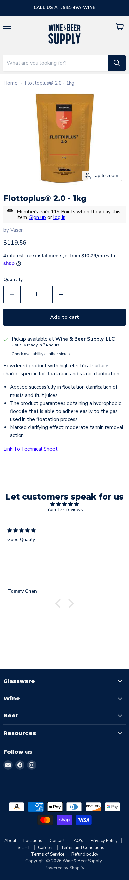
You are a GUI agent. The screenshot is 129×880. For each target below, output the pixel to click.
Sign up (37, 217)
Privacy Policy (104, 841)
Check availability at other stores (41, 354)
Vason (17, 230)
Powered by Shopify (64, 868)
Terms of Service (47, 854)
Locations (32, 841)
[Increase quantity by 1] (61, 294)
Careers (46, 848)
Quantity (13, 279)
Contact (57, 841)
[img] (64, 504)
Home (10, 83)
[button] (59, 603)
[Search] (117, 63)
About (10, 841)
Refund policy (84, 854)
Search (24, 848)
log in (59, 217)
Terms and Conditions (82, 848)
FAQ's (77, 841)
